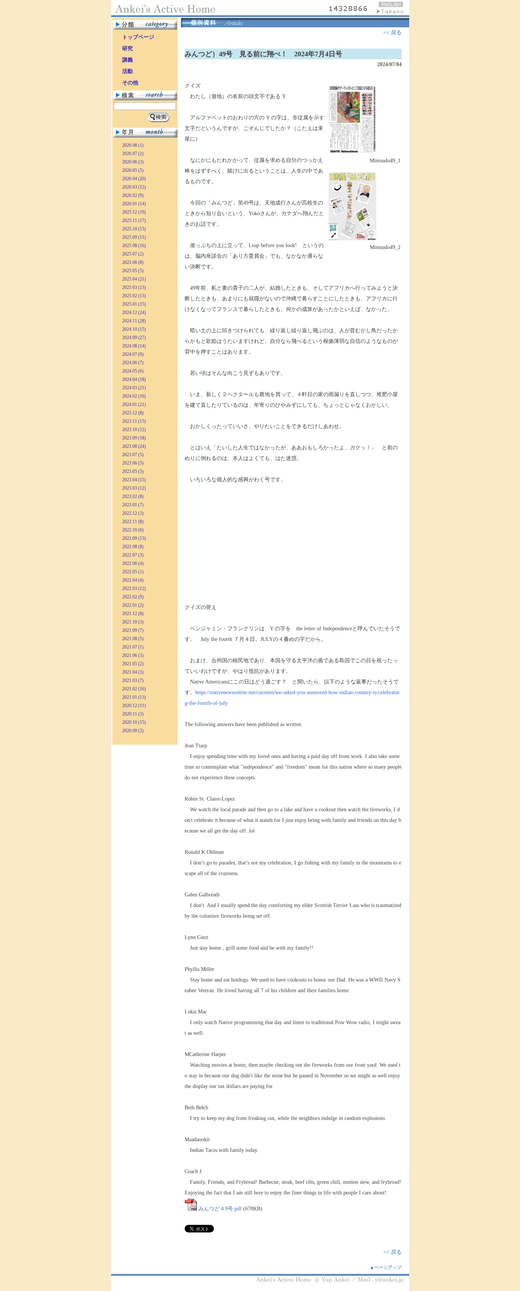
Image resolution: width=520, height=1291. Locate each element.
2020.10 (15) (134, 722)
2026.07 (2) (133, 153)
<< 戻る (392, 32)
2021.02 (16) (134, 688)
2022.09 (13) (134, 538)
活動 (127, 71)
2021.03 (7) (133, 680)
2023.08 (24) (134, 446)
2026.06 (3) (133, 162)
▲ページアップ (386, 1267)
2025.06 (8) (133, 262)
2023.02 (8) (133, 496)
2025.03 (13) (134, 287)
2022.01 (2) (133, 605)
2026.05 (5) (133, 170)
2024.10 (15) (134, 329)
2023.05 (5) (133, 471)
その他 (130, 83)
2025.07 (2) (133, 254)
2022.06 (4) (133, 563)
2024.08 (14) (134, 346)
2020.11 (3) (133, 714)
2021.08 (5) (133, 638)
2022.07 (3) (133, 555)
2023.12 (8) (133, 413)
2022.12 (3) (133, 513)
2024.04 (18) (134, 379)
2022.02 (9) (133, 597)
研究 (127, 48)
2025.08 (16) (134, 245)
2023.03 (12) (134, 488)
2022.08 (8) (133, 546)
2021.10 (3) (133, 622)
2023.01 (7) (133, 505)
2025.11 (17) (134, 220)
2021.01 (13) (134, 697)
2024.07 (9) (133, 354)
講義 (127, 60)
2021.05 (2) (133, 663)
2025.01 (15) (134, 304)
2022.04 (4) (133, 580)
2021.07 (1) (133, 647)
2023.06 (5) (133, 463)
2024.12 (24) (134, 312)
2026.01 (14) (134, 203)
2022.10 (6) (133, 530)
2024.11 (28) (134, 321)
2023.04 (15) (134, 479)
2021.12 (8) (133, 613)
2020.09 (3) (133, 730)
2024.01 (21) (134, 404)
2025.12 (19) (134, 212)
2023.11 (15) (134, 421)
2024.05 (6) (133, 371)
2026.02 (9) (133, 195)
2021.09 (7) (133, 630)
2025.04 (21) (134, 279)
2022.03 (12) (134, 588)
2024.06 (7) (133, 362)
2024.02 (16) (134, 396)
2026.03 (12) (134, 187)
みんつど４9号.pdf (220, 1209)
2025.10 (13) (134, 229)
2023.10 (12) (134, 429)
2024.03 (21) (134, 387)
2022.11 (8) (133, 521)
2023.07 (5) (133, 454)
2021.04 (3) (133, 672)
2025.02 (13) (134, 295)
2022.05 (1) (133, 571)
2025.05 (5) (133, 270)
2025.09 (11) (134, 237)
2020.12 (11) (134, 705)
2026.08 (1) (133, 145)
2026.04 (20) (134, 178)
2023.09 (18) (134, 438)
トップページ (138, 37)
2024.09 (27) (134, 337)
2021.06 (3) (133, 655)
